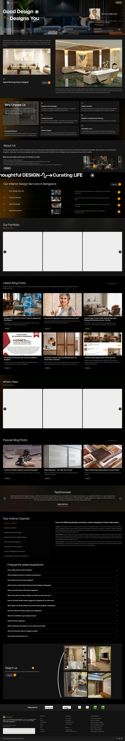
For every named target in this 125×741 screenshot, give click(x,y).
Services (41, 724)
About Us (42, 720)
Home (41, 718)
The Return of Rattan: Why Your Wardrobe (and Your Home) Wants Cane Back (60, 358)
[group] (22, 251)
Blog (41, 727)
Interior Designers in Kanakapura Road (97, 731)
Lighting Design (68, 720)
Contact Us (42, 729)
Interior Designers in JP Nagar (96, 727)
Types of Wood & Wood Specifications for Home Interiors (101, 470)
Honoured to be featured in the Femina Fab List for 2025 (61, 318)
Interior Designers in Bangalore (96, 718)
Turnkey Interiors (68, 718)
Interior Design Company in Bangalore (15, 719)
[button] (119, 2)
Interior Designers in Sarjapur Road (97, 725)
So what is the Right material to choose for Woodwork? (21, 470)
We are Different (43, 722)
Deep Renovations (68, 724)
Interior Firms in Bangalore (95, 720)
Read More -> (7, 328)
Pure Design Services (69, 722)
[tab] (27, 523)
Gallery (41, 725)
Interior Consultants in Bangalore (96, 729)
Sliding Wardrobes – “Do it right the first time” (58, 470)
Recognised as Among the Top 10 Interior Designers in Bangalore (21, 358)
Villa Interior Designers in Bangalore (97, 722)
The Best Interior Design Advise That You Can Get (99, 358)
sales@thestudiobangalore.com (71, 731)
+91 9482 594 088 (68, 729)
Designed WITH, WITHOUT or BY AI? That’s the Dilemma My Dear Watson (22, 319)
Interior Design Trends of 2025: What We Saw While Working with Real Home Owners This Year (100, 319)
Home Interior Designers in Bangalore (97, 724)
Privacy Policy (42, 731)
